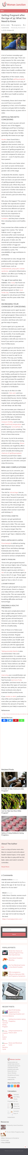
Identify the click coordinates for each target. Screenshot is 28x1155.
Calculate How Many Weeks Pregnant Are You (14, 1098)
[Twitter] (10, 720)
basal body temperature (13, 424)
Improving (4, 675)
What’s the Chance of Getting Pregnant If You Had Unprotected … (16, 953)
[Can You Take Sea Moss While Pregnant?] (14, 801)
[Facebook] (4, 720)
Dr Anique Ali (9, 30)
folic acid (12, 393)
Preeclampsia (6, 543)
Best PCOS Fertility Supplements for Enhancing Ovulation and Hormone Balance (13, 1013)
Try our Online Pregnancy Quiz (15, 1132)
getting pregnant (19, 79)
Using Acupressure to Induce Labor (15, 1031)
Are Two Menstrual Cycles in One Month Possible (17, 966)
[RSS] (15, 1086)
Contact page (5, 1140)
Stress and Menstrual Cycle (15, 1044)
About (9, 1073)
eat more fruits (16, 680)
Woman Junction (9, 1150)
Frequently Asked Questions (15, 1125)
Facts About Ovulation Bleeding (16, 959)
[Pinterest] (16, 720)
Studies (4, 139)
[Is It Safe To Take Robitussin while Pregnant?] (14, 779)
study (13, 282)
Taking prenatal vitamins (9, 651)
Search (14, 934)
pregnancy (17, 25)
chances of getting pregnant (11, 453)
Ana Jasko (6, 25)
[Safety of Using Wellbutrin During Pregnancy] (14, 823)
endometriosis (6, 268)
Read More (5, 867)
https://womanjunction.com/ (12, 919)
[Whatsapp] (21, 720)
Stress (22, 443)
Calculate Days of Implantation (13, 1114)
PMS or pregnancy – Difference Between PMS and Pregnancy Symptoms (17, 974)
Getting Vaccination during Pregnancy (17, 1020)
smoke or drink (11, 696)
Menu (2, 10)
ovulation (4, 218)
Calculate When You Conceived (16, 1106)
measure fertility (7, 422)
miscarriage (14, 492)
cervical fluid (16, 427)
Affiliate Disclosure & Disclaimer (10, 1138)
